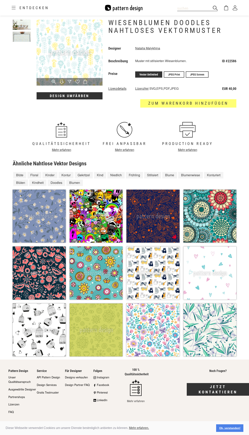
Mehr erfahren (61, 149)
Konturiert (213, 175)
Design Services (47, 385)
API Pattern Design (48, 377)
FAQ (11, 412)
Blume (169, 175)
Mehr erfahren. (139, 428)
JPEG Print (174, 74)
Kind (100, 175)
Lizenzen (13, 404)
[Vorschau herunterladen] (62, 82)
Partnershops (16, 397)
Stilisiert (152, 175)
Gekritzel (84, 175)
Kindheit (38, 182)
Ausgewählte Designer (22, 389)
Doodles (56, 182)
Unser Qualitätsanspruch (19, 379)
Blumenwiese (190, 175)
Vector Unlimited (148, 74)
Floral (34, 175)
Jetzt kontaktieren (218, 389)
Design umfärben (69, 96)
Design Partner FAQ (77, 385)
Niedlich (116, 175)
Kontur (66, 175)
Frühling (134, 175)
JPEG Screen (197, 74)
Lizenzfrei (142, 88)
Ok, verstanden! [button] (229, 428)
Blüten (20, 182)
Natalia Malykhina (147, 48)
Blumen (74, 182)
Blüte (19, 175)
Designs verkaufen (76, 377)
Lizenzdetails (117, 89)
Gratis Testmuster (48, 392)
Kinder (49, 175)
